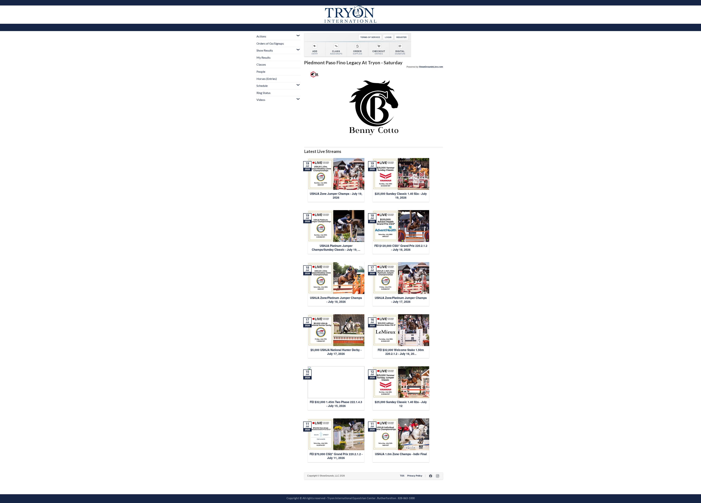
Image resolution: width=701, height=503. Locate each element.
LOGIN (388, 37)
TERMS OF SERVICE (370, 37)
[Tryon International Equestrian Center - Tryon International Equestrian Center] (350, 14)
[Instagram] (437, 476)
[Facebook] (430, 476)
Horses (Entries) (266, 78)
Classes (261, 64)
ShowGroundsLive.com (431, 67)
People (260, 71)
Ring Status (263, 92)
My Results (263, 57)
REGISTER (401, 37)
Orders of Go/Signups (270, 43)
